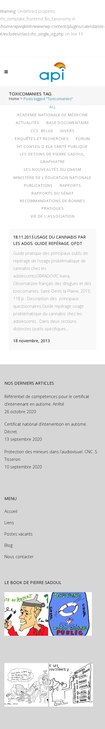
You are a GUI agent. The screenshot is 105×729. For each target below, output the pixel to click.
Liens (9, 522)
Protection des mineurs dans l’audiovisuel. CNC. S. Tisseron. (51, 455)
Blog (8, 545)
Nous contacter (19, 556)
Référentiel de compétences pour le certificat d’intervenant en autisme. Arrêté (46, 400)
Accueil (10, 511)
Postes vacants (18, 534)
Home (14, 98)
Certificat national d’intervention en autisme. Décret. (45, 427)
